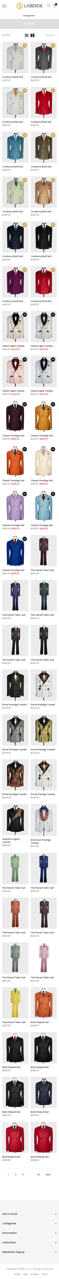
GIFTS (45, 1274)
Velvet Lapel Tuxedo (13, 345)
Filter (7, 35)
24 (38, 1174)
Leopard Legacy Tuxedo (11, 840)
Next (48, 1174)
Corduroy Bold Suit (12, 76)
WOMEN (35, 1274)
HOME (17, 1274)
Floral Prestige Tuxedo (14, 704)
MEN (25, 1274)
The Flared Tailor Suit (42, 570)
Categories (28, 15)
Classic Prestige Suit (13, 435)
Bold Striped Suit (40, 1022)
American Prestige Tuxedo (41, 841)
